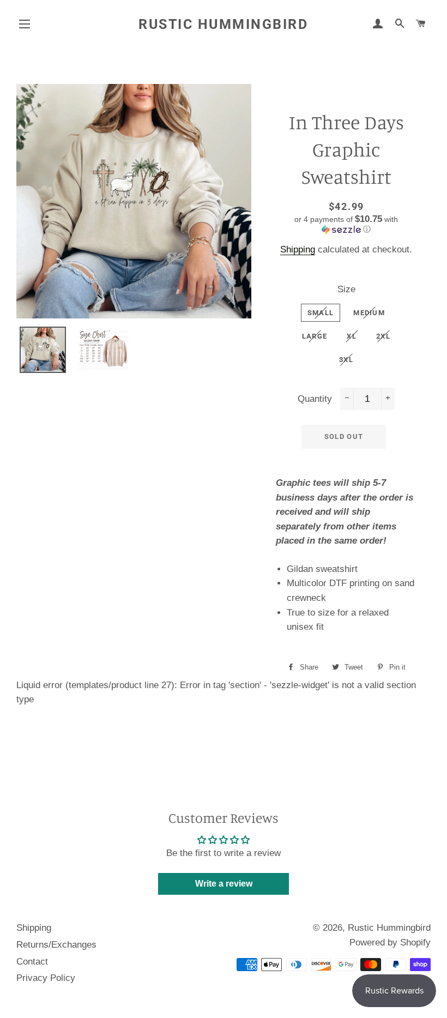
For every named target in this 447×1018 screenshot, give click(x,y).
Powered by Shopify (390, 942)
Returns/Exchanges (56, 944)
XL (352, 336)
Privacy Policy (45, 978)
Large (315, 336)
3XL (346, 360)
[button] (346, 224)
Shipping (297, 249)
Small (320, 313)
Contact (32, 961)
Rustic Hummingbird (223, 24)
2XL (383, 336)
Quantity (315, 399)
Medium (369, 313)
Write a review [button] (223, 883)
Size (346, 289)
